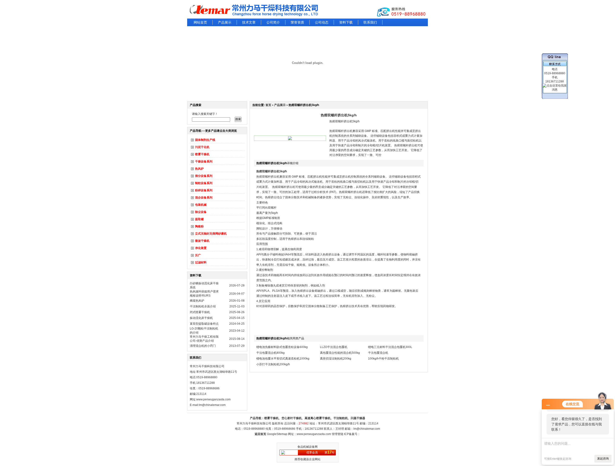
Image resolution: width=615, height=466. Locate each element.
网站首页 (200, 22)
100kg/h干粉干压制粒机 (383, 358)
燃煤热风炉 (197, 300)
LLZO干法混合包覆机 (333, 347)
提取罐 (199, 219)
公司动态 (321, 22)
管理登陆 (337, 434)
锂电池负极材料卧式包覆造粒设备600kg (282, 347)
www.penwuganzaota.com (213, 399)
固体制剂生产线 (205, 140)
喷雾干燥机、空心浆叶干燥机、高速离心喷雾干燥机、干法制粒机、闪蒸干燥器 (314, 418)
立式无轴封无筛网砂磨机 (211, 233)
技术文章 (249, 22)
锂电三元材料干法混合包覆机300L (390, 347)
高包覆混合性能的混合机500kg (340, 352)
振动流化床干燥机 (201, 318)
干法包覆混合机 (378, 352)
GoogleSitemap (277, 434)
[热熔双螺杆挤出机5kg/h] (290, 139)
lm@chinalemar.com (366, 428)
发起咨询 (603, 458)
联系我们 (370, 22)
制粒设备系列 (203, 183)
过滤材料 (201, 262)
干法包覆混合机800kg (270, 352)
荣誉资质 (297, 22)
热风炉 (199, 168)
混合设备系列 (203, 197)
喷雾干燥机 (202, 154)
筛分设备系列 (203, 176)
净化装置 (201, 248)
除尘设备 (201, 212)
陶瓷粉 (199, 226)
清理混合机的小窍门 (203, 346)
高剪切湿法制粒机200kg (335, 358)
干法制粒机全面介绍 (203, 306)
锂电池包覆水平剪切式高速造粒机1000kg (282, 358)
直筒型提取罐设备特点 (204, 323)
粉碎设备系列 (203, 190)
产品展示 (224, 22)
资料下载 (346, 22)
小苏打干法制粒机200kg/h (273, 364)
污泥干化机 (202, 147)
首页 (268, 105)
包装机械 (201, 204)
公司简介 (273, 22)
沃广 (198, 255)
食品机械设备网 (307, 446)
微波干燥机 (202, 240)
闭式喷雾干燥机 (200, 312)
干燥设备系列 (203, 161)
